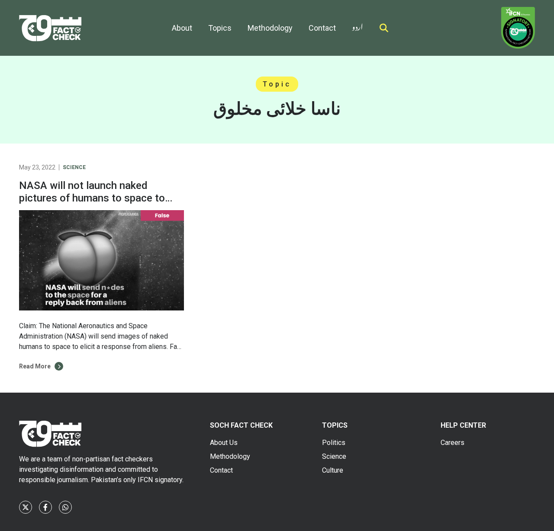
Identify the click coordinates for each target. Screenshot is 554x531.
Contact (322, 27)
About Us (224, 442)
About (182, 27)
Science (74, 167)
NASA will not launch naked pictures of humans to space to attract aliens (92, 198)
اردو (357, 25)
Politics (333, 442)
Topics (220, 27)
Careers (452, 442)
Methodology (270, 27)
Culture (332, 470)
